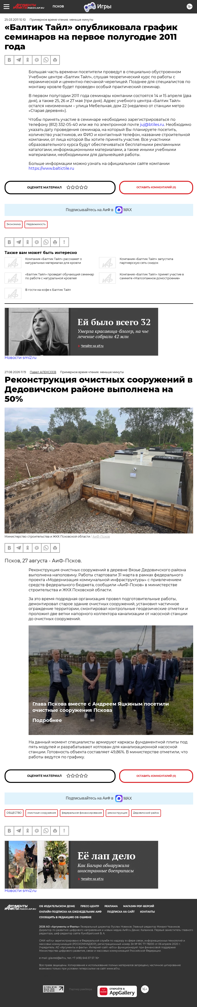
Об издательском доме (57, 906)
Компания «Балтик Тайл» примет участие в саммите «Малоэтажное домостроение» (152, 276)
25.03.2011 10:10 (15, 19)
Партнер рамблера (80, 989)
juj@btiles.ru (152, 124)
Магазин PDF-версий (138, 906)
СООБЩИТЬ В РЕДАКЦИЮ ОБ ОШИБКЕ (65, 917)
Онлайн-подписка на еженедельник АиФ (70, 911)
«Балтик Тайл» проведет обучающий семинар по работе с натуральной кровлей (59, 276)
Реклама (111, 906)
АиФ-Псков (101, 536)
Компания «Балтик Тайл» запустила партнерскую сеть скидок (146, 261)
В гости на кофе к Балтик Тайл (48, 290)
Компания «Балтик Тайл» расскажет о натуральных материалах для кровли (53, 261)
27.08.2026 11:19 (15, 372)
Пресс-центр (89, 906)
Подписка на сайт (121, 911)
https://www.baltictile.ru (51, 168)
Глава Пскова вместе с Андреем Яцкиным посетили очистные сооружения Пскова (100, 707)
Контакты (147, 911)
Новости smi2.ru (21, 357)
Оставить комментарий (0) (156, 187)
